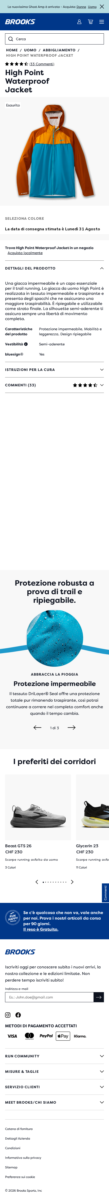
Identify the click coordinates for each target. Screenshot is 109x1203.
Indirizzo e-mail (16, 989)
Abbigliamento (59, 50)
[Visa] (12, 1036)
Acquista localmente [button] (25, 253)
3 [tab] (47, 882)
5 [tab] (52, 882)
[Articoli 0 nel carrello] (90, 21)
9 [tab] (63, 882)
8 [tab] (60, 882)
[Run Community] (54, 1056)
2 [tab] (45, 882)
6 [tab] (55, 882)
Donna (81, 7)
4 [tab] (50, 882)
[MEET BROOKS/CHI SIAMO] (54, 1102)
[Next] (72, 728)
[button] (54, 151)
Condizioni (12, 1148)
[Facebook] (18, 1015)
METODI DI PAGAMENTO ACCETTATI (41, 1025)
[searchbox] (58, 38)
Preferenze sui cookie (20, 1177)
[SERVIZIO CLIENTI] (54, 1087)
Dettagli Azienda (17, 1138)
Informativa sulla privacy (23, 1158)
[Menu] (101, 21)
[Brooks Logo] (54, 952)
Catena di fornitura (19, 1129)
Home (12, 50)
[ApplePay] (63, 1036)
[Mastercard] (29, 1036)
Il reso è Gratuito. (40, 929)
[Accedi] (79, 21)
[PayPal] (46, 1036)
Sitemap (11, 1167)
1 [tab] (43, 882)
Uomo (92, 7)
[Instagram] (7, 1015)
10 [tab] (65, 882)
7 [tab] (58, 882)
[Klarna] (80, 1036)
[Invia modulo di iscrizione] (99, 997)
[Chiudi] (102, 7)
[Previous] (37, 728)
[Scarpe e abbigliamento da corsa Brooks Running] (20, 21)
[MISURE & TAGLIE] (54, 1071)
